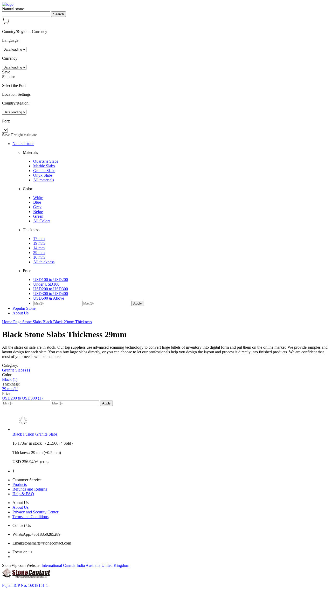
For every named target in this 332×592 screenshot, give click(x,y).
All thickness (43, 262)
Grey (37, 207)
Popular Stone (24, 308)
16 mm (39, 257)
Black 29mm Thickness (72, 322)
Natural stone (23, 143)
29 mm (39, 252)
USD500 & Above (48, 298)
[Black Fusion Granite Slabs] (171, 421)
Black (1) (9, 379)
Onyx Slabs (42, 175)
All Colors (41, 221)
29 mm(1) (10, 389)
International (52, 565)
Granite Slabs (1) (16, 370)
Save (6, 72)
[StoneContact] (26, 576)
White (38, 197)
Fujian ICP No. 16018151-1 (25, 585)
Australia (93, 565)
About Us (20, 313)
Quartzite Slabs (45, 161)
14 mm (39, 248)
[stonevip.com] (7, 4)
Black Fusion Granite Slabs (34, 434)
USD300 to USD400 (50, 293)
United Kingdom (115, 565)
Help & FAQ (23, 494)
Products (19, 484)
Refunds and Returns (29, 489)
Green (38, 216)
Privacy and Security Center (35, 512)
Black (48, 322)
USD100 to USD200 (50, 279)
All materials (43, 180)
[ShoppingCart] (5, 22)
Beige (38, 211)
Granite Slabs (44, 170)
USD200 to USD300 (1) (22, 398)
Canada (69, 565)
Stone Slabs (32, 322)
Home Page (12, 322)
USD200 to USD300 (50, 289)
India (81, 565)
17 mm (39, 238)
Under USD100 (46, 284)
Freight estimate (24, 135)
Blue (37, 202)
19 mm (39, 243)
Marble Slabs (44, 166)
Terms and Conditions (30, 516)
